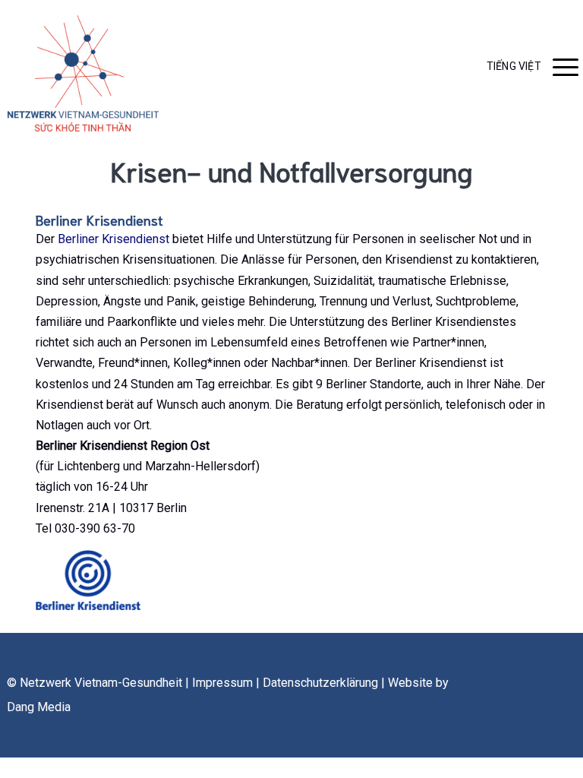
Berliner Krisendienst (113, 239)
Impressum (222, 682)
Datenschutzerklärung (320, 682)
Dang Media (39, 707)
